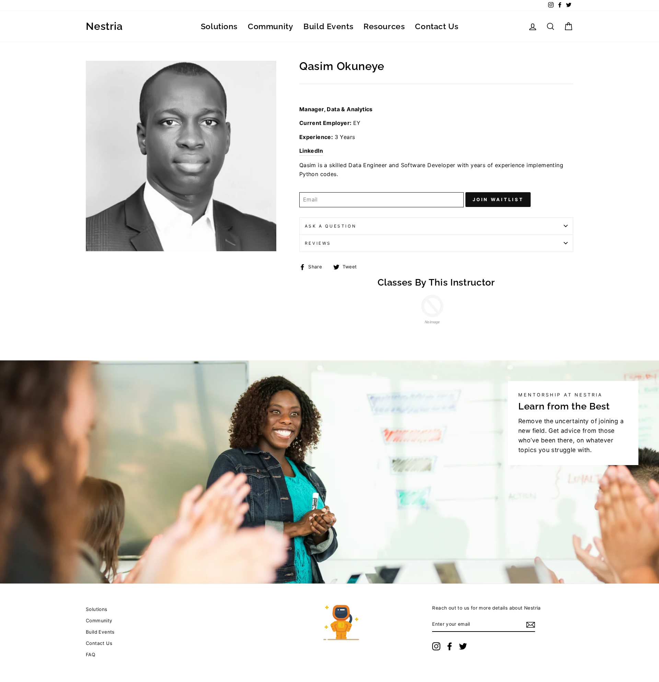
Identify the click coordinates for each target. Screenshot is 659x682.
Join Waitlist (498, 199)
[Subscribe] (530, 624)
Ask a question (330, 226)
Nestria (104, 26)
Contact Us (436, 26)
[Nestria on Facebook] (450, 646)
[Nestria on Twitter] (463, 646)
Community (270, 26)
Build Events (328, 26)
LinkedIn (311, 150)
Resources (384, 26)
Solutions (219, 26)
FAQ (90, 654)
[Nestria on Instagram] (436, 646)
